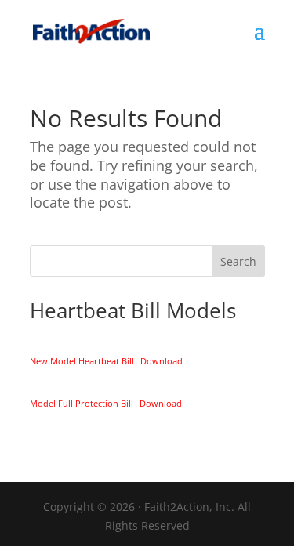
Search (238, 261)
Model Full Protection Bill (81, 403)
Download (161, 361)
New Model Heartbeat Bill (82, 361)
